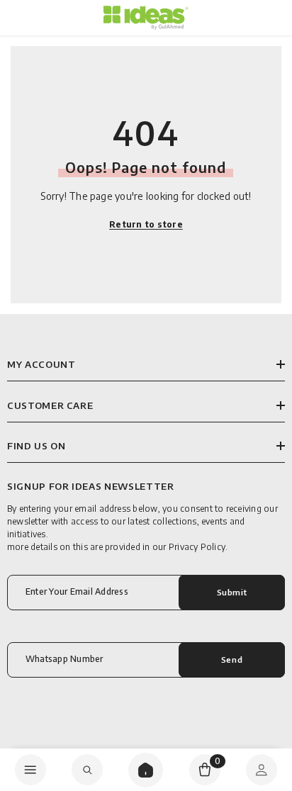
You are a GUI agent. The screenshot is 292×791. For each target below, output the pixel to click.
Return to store (146, 224)
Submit (232, 592)
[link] (87, 770)
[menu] (30, 769)
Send (231, 659)
